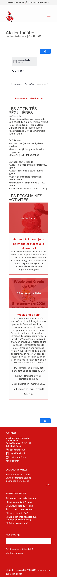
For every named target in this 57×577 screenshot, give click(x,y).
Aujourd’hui (29, 84)
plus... (48, 484)
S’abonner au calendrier (26, 98)
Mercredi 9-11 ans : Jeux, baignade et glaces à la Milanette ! (28, 244)
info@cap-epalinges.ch (17, 438)
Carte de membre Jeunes (18, 478)
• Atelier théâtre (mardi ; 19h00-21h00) (28, 188)
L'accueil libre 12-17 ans (20, 506)
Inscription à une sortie (17, 481)
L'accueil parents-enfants (21, 509)
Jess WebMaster (18, 36)
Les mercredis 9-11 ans (20, 502)
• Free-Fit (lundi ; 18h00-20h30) (24, 155)
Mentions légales (14, 553)
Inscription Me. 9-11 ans (18, 474)
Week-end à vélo (28, 314)
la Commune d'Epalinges (39, 2)
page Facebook (17, 453)
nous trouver (12, 461)
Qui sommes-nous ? (18, 523)
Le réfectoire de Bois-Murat (22, 498)
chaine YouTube (18, 457)
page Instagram (17, 450)
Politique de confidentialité (19, 549)
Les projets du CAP (18, 513)
